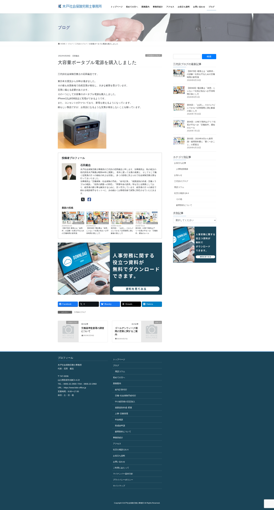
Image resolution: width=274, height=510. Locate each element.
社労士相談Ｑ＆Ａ (121, 449)
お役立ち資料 (119, 456)
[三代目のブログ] (68, 327)
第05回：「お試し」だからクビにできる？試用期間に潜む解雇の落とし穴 (122, 230)
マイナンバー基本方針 (123, 474)
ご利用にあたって (121, 468)
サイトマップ (119, 486)
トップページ (119, 359)
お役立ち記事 (180, 163)
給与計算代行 (121, 389)
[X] (82, 199)
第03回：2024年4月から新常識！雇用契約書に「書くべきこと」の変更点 (201, 141)
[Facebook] (89, 199)
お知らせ (178, 175)
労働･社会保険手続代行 (125, 395)
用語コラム (179, 187)
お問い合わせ (119, 462)
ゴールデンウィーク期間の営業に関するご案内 (126, 331)
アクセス (117, 443)
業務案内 (117, 383)
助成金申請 (120, 425)
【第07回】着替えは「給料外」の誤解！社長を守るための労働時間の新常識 (73, 230)
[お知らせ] (151, 327)
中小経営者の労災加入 (125, 401)
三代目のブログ (153, 55)
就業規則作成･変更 (123, 407)
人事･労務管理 (121, 413)
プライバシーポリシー (123, 480)
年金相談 (119, 419)
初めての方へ (119, 377)
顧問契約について (184, 205)
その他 (179, 199)
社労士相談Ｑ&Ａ (181, 193)
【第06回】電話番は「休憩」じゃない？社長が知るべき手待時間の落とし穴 (97, 230)
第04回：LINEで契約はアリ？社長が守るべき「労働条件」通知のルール (146, 230)
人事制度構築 (182, 169)
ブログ (116, 365)
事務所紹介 (118, 437)
